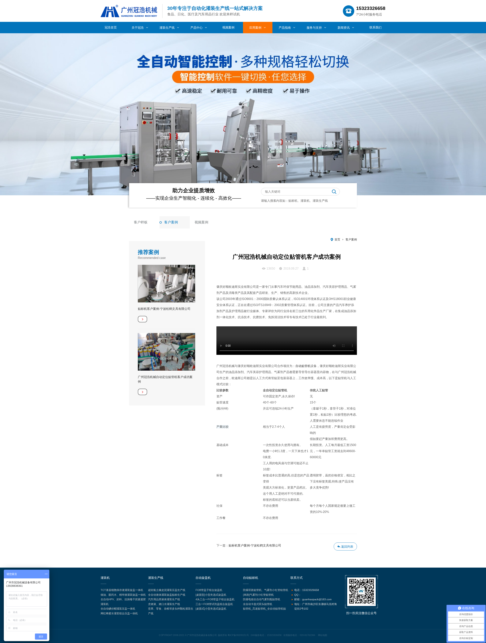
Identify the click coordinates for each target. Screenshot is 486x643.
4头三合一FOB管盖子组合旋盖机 (215, 599)
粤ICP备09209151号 (238, 635)
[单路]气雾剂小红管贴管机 (258, 594)
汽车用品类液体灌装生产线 (164, 599)
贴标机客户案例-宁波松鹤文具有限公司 (255, 545)
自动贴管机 (303, 366)
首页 (337, 239)
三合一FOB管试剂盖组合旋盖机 (214, 604)
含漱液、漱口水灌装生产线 (164, 604)
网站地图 (322, 635)
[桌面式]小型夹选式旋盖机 (211, 608)
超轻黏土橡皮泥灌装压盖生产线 (166, 590)
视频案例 (201, 222)
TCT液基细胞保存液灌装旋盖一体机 (122, 590)
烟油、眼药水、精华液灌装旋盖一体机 (123, 594)
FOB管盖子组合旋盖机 (209, 590)
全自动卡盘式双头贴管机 (257, 604)
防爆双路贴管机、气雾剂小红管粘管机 (265, 590)
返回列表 (346, 546)
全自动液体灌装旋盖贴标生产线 (166, 594)
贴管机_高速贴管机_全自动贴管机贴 (264, 608)
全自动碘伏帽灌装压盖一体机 (118, 608)
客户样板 (141, 222)
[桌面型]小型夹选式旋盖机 (211, 594)
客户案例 (171, 222)
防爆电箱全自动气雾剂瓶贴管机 (261, 599)
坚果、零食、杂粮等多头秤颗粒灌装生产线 (170, 611)
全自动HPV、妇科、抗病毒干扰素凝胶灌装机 (123, 602)
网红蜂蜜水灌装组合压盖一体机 (119, 613)
